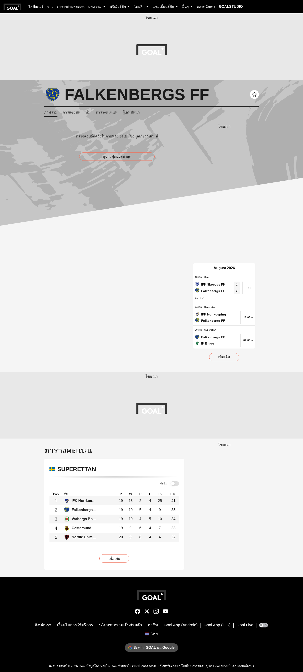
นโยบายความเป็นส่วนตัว (120, 625)
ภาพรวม (50, 112)
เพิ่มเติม (224, 357)
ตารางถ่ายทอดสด (71, 6)
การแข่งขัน (71, 112)
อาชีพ (153, 625)
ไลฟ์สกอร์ (35, 6)
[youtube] (165, 612)
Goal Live (244, 625)
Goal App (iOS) (217, 625)
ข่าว (50, 6)
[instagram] (156, 612)
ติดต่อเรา (43, 625)
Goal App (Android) (181, 625)
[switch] (175, 483)
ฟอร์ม (163, 483)
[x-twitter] (146, 612)
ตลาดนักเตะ (206, 6)
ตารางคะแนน (106, 112)
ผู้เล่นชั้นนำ (131, 112)
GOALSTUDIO (231, 6)
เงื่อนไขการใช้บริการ (75, 625)
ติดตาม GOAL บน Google (154, 647)
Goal (82, 666)
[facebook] (137, 612)
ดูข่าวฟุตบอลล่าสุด (117, 156)
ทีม (88, 112)
